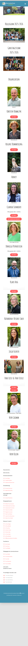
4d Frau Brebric (8, 536)
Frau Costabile (8, 563)
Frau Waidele (7, 548)
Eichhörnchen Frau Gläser (10, 505)
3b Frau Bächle (8, 526)
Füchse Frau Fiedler (9, 509)
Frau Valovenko (8, 561)
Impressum (15, 595)
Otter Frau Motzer (8, 514)
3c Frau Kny (7, 528)
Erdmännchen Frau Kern (9, 507)
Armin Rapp (7, 478)
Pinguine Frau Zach (8, 512)
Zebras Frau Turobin (9, 518)
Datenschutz (19, 595)
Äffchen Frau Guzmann (9, 503)
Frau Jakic (7, 558)
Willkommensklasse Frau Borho (11, 538)
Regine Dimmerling (8, 490)
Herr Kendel (7, 544)
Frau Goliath (7, 554)
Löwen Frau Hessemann (9, 516)
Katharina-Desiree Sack (9, 482)
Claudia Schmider (8, 480)
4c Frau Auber (8, 534)
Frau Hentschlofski (8, 556)
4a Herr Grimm (8, 530)
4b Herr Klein (7, 532)
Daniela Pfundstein (8, 497)
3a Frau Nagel (8, 524)
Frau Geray (7, 546)
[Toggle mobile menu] (25, 4)
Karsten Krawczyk (8, 488)
